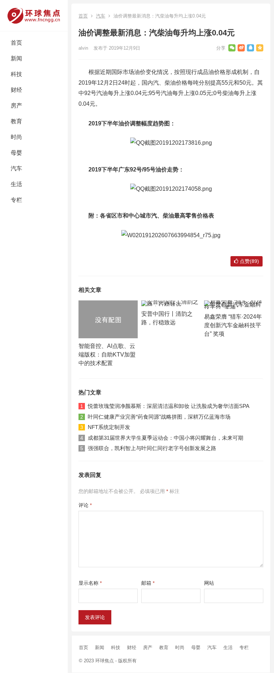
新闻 (16, 58)
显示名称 (90, 583)
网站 (209, 583)
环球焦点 (104, 660)
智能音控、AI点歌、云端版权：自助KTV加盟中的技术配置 (107, 354)
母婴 (16, 153)
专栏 (16, 200)
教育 (16, 121)
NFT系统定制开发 (109, 427)
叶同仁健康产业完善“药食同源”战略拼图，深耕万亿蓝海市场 (159, 417)
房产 (16, 106)
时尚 (16, 137)
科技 (16, 74)
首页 (16, 43)
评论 (85, 505)
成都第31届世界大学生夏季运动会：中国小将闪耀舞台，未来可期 (165, 438)
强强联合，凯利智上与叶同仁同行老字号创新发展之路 (152, 448)
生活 (16, 184)
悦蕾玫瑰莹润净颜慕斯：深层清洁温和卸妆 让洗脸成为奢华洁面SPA (168, 406)
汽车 (16, 168)
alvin (83, 48)
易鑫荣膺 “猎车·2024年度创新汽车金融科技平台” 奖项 (233, 325)
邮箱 (147, 583)
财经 (16, 90)
